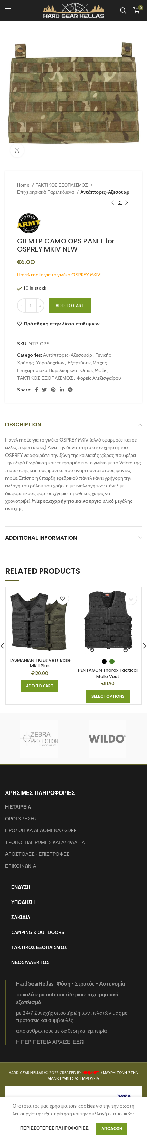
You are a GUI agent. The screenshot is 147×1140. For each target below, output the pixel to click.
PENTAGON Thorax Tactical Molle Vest (108, 673)
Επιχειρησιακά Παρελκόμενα (46, 192)
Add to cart (70, 305)
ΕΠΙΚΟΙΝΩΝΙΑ (20, 866)
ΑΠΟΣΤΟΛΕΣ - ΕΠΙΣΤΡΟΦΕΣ (37, 854)
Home (23, 185)
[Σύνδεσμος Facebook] (36, 389)
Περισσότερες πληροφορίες (54, 1128)
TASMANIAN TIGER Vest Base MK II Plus (40, 663)
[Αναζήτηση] (123, 10)
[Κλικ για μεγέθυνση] (17, 150)
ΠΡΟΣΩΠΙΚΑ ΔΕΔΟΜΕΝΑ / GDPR (41, 830)
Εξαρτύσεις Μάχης (87, 362)
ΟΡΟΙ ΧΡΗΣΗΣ (21, 819)
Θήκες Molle (93, 370)
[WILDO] (107, 738)
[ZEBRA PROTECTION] (39, 738)
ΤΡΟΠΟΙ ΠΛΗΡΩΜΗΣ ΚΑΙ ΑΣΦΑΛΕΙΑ (45, 842)
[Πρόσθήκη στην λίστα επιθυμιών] (63, 599)
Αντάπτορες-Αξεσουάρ (104, 192)
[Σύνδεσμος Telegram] (70, 389)
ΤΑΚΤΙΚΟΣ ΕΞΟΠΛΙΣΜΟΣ (62, 185)
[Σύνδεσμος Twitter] (44, 389)
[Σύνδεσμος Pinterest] (53, 389)
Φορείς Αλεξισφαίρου (99, 378)
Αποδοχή (111, 1128)
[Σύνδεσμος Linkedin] (62, 389)
